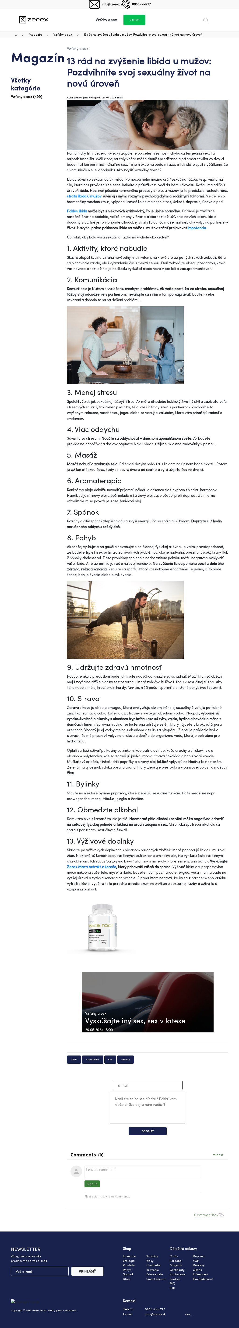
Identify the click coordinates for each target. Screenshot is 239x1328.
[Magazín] (33, 20)
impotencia (197, 227)
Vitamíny (152, 1256)
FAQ (172, 1283)
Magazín (35, 34)
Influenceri (200, 1274)
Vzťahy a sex (62, 34)
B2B (172, 1288)
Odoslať (147, 1131)
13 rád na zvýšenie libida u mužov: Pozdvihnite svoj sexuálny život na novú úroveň (143, 34)
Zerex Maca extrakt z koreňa (91, 866)
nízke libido (92, 1059)
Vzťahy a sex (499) (26, 96)
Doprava (199, 1256)
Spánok (128, 1274)
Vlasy (150, 1260)
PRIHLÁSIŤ (87, 1271)
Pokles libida (77, 211)
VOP (196, 1260)
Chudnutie (153, 1265)
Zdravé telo (154, 1274)
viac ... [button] (189, 1314)
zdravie (125, 1059)
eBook (197, 1270)
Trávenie (152, 1270)
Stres (126, 1279)
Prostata (129, 1265)
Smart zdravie (156, 1279)
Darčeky (199, 1265)
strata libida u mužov (84, 196)
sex (110, 1059)
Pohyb (127, 1270)
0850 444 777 (155, 1309)
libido (74, 1059)
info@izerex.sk (112, 4)
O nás (174, 1256)
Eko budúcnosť (203, 1279)
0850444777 (141, 4)
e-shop (134, 19)
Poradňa (176, 1260)
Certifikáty (177, 1270)
